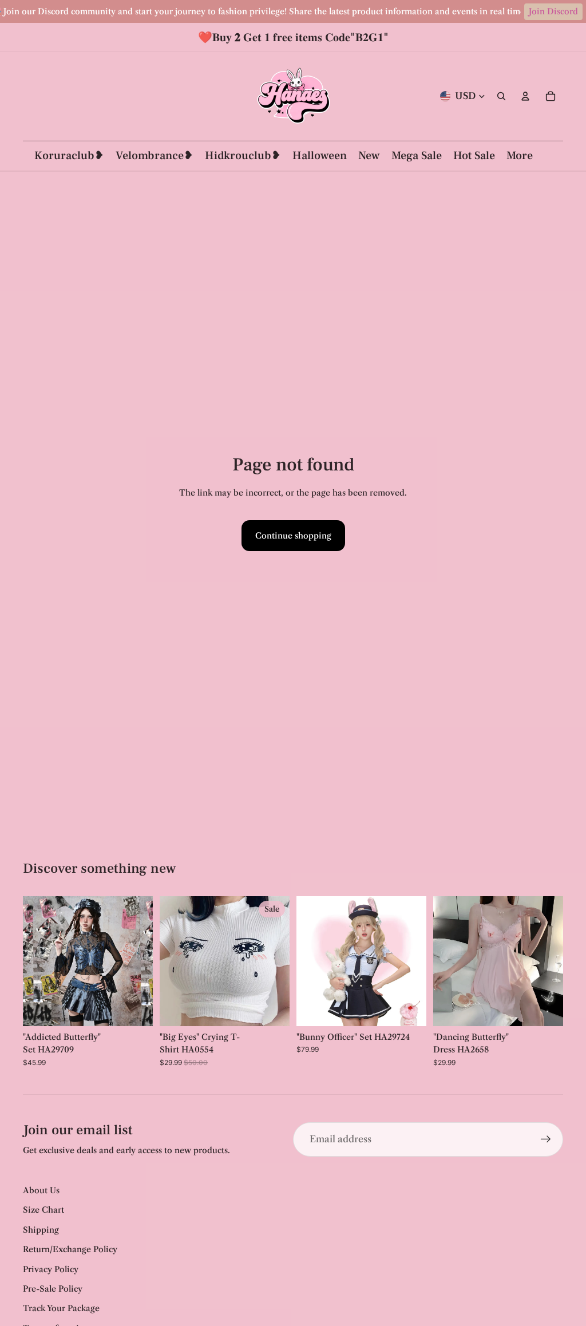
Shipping (41, 1230)
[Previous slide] (32, 961)
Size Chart (43, 1210)
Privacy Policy (50, 1269)
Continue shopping (293, 536)
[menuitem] (520, 156)
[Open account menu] (525, 96)
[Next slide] (144, 961)
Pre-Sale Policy (52, 1289)
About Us (41, 1190)
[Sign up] (546, 1139)
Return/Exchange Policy (70, 1249)
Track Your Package (61, 1308)
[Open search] (501, 96)
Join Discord (553, 11)
